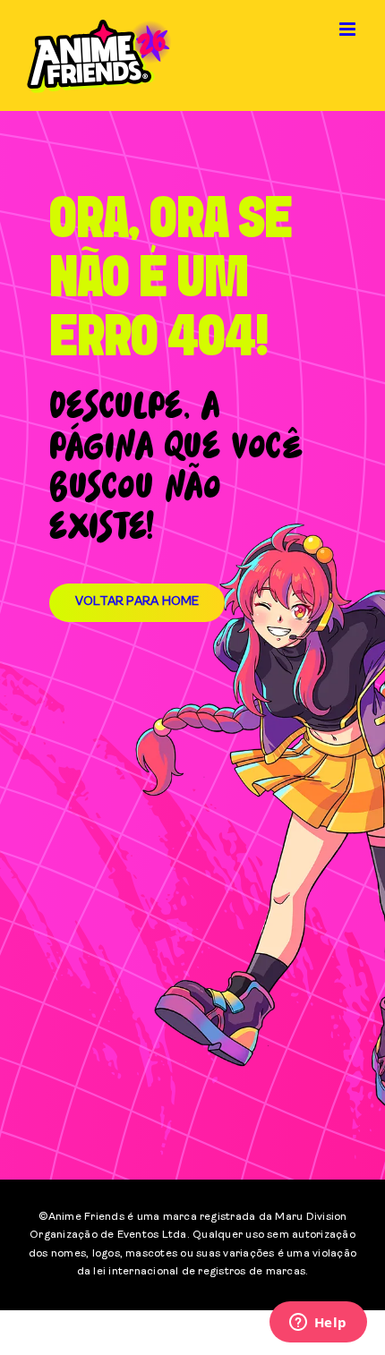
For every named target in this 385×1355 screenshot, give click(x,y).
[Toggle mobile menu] (348, 29)
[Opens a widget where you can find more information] (318, 1323)
